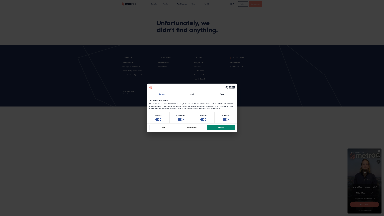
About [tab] (222, 94)
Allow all (221, 127)
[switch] (181, 119)
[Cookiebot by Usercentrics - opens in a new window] (226, 87)
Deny (163, 127)
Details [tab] (192, 94)
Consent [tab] (162, 94)
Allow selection (192, 127)
